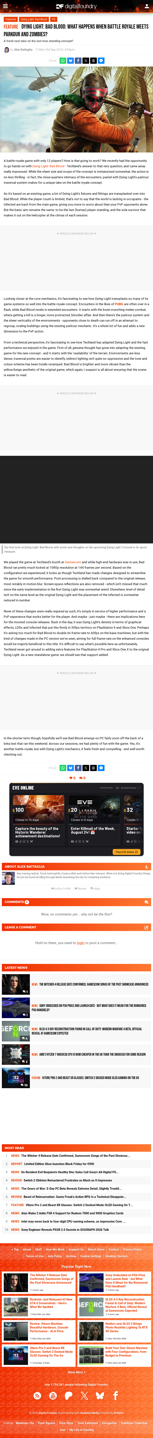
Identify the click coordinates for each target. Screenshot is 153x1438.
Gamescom (73, 562)
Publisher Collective (134, 1423)
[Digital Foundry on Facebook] (116, 1396)
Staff (38, 1249)
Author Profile (62, 888)
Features (11, 19)
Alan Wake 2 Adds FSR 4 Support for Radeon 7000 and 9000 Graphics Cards (67, 1213)
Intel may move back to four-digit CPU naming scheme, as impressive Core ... (68, 1221)
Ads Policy (55, 1256)
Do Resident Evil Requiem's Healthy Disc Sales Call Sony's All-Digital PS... (65, 1172)
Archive (71, 1256)
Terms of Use (35, 1256)
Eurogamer (109, 1423)
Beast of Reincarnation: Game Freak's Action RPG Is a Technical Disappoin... (68, 1197)
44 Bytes (118, 1413)
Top (16, 1249)
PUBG (119, 304)
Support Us (76, 1249)
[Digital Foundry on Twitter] (84, 1396)
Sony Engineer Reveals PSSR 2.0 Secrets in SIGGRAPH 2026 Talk (60, 1230)
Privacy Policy (132, 1249)
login (81, 943)
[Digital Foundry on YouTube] (53, 1396)
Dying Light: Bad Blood (34, 19)
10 (26, 1085)
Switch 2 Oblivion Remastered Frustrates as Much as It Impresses (61, 1180)
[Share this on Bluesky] (70, 61)
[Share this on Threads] (93, 61)
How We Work (55, 1249)
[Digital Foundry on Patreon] (69, 1396)
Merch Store (96, 1249)
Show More (76, 1372)
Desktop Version (117, 1256)
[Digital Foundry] (76, 6)
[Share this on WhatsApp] (63, 61)
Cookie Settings (91, 1256)
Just (62, 1430)
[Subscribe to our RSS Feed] (37, 1396)
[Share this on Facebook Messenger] (101, 61)
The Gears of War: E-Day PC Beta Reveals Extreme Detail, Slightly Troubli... (66, 1188)
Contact (114, 1249)
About (27, 1249)
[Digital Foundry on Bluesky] (100, 1396)
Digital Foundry (48, 1413)
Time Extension (87, 1423)
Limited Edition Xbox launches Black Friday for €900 (52, 1164)
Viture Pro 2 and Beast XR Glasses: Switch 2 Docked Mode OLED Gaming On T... (72, 1205)
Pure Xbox (66, 1423)
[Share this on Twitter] (85, 61)
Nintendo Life (25, 1423)
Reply (96, 888)
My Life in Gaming (81, 1430)
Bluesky (82, 888)
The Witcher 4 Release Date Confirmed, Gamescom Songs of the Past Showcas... (70, 1156)
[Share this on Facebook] (78, 61)
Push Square (46, 1423)
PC (53, 19)
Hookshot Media (89, 1413)
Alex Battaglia (23, 49)
